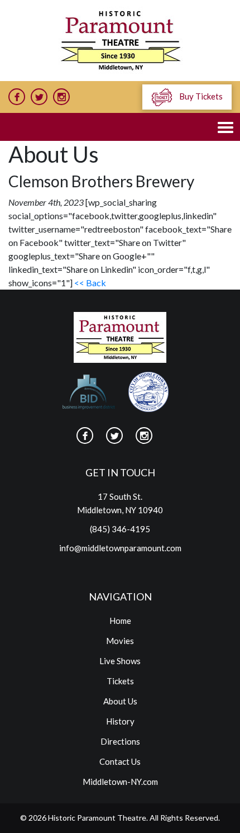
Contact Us (120, 761)
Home (120, 621)
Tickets (120, 681)
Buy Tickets (200, 96)
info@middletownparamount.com (120, 548)
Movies (120, 641)
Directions (120, 741)
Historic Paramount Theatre (97, 817)
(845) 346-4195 (120, 529)
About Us (120, 701)
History (120, 721)
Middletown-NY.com (120, 782)
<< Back (90, 282)
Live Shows (120, 661)
